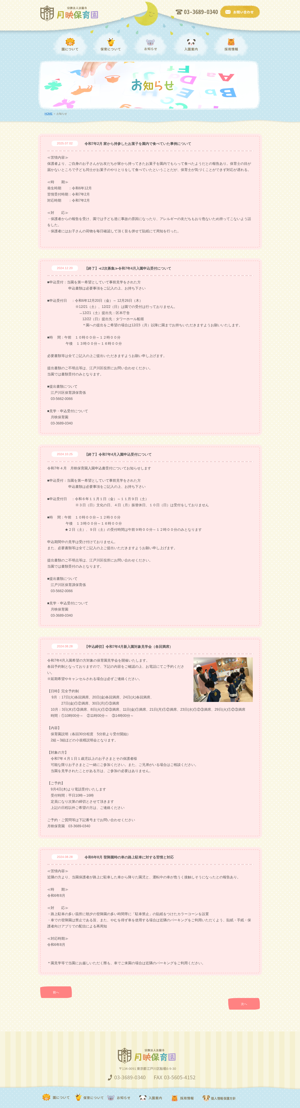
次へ (244, 1004)
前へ (56, 992)
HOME (48, 113)
